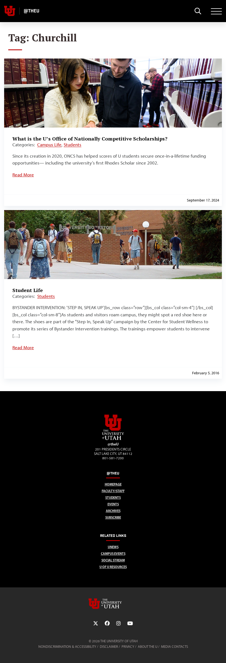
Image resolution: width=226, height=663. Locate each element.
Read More (23, 174)
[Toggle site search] (198, 11)
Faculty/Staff (113, 491)
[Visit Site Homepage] (113, 439)
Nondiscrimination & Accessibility (67, 647)
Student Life (27, 290)
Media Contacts (174, 647)
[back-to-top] (219, 652)
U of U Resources (113, 567)
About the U (147, 647)
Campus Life (49, 144)
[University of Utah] (113, 603)
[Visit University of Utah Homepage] (9, 11)
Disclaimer (109, 647)
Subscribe (113, 517)
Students (72, 144)
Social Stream (113, 560)
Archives (113, 511)
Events (113, 504)
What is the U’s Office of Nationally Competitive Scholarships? (89, 138)
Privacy (128, 647)
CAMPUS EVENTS (113, 553)
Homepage (113, 484)
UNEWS (113, 547)
